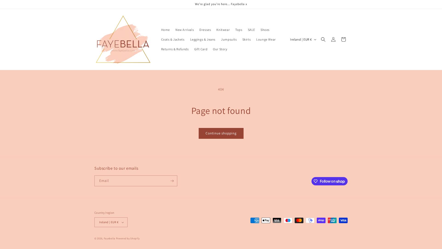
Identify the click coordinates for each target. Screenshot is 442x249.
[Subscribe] (172, 180)
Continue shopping (221, 133)
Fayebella (109, 238)
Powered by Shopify (128, 238)
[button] (323, 39)
